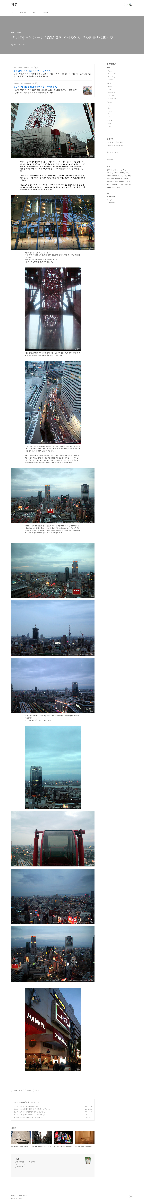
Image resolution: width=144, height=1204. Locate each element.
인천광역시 (110, 181)
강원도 (128, 181)
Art (109, 105)
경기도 (115, 170)
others (109, 120)
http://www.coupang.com (23, 67)
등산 (129, 176)
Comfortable (112, 74)
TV (108, 117)
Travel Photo (115, 184)
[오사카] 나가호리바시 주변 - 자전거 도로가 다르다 (30, 1109)
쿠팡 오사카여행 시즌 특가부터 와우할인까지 (33, 70)
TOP (131, 1196)
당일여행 (121, 173)
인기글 (116, 152)
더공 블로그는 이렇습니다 (115, 145)
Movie (110, 111)
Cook (109, 126)
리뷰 (35, 12)
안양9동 (109, 170)
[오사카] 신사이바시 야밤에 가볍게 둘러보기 (28, 1112)
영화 (112, 178)
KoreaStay (111, 77)
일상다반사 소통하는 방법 (115, 142)
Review (109, 102)
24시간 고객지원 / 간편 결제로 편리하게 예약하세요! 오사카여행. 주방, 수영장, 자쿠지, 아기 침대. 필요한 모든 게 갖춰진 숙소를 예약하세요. (45, 91)
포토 (124, 170)
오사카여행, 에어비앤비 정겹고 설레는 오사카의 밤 (35, 87)
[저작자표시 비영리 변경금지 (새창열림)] (37, 1091)
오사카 (116, 173)
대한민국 (125, 178)
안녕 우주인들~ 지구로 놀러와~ (25, 1162)
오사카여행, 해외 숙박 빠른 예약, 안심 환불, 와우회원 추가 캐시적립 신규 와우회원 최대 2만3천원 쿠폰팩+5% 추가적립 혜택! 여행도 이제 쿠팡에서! (52, 74)
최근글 (109, 152)
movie (129, 170)
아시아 (120, 176)
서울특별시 (118, 178)
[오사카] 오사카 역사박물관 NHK (24, 1106)
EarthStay (111, 95)
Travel (110, 71)
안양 (130, 184)
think (109, 123)
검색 (125, 4)
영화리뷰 (109, 173)
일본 (116, 181)
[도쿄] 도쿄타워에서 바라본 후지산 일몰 (27, 1117)
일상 (113, 187)
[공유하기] (18, 1090)
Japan (22, 1102)
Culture (110, 80)
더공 (14, 4)
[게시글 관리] (21, 1090)
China (109, 89)
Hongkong (111, 92)
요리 (125, 176)
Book (109, 108)
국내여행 (23, 12)
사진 (122, 184)
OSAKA (114, 176)
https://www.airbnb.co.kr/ (24, 84)
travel (109, 176)
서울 (108, 184)
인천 (108, 178)
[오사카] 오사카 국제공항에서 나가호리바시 (28, 1115)
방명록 (45, 12)
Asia (119, 170)
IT (108, 114)
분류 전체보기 (111, 64)
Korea (109, 68)
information (112, 98)
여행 (126, 184)
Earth (16, 1102)
